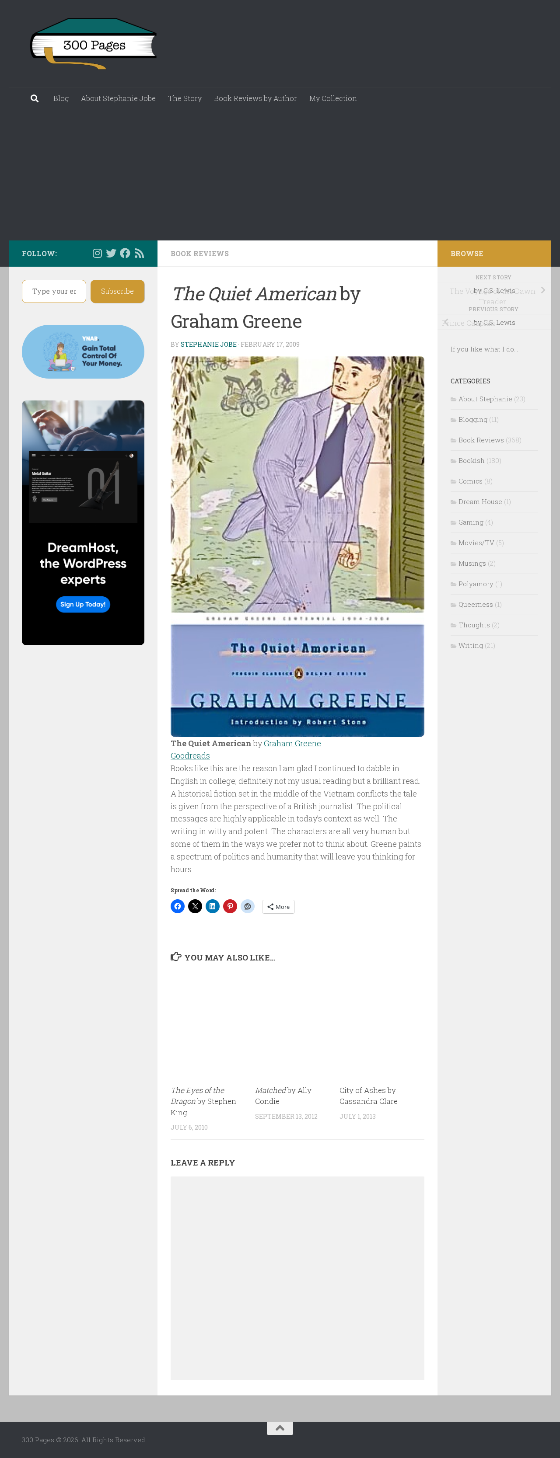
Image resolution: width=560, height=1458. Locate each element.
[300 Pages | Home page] (92, 43)
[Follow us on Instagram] (97, 253)
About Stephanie (485, 398)
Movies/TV (476, 542)
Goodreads (190, 755)
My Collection (333, 98)
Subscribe (117, 291)
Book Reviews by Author (255, 98)
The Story (185, 98)
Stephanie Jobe (209, 344)
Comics (470, 481)
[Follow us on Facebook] (125, 253)
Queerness (475, 604)
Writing (470, 645)
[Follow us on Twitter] (111, 253)
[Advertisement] (280, 175)
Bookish (471, 460)
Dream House (480, 501)
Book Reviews (200, 253)
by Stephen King (203, 1101)
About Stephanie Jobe (118, 98)
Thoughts (474, 624)
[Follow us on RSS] (139, 253)
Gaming (470, 522)
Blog (61, 98)
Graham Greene (292, 743)
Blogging (472, 419)
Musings (472, 563)
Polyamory (476, 583)
